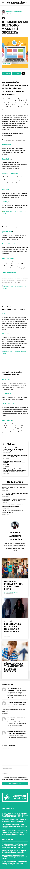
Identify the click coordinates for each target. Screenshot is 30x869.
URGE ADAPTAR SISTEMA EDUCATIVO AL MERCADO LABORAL (17, 704)
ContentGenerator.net (11, 244)
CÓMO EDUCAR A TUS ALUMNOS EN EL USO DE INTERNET (14, 667)
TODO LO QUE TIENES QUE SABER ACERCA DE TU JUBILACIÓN (15, 494)
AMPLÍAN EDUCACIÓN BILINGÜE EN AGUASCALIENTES (12, 511)
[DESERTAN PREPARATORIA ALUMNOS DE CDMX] (15, 568)
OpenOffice (6, 159)
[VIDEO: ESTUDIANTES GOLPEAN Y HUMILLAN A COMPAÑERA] (15, 608)
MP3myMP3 (6, 394)
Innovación (6, 63)
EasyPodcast (7, 420)
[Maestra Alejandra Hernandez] (4, 11)
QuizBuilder (7, 232)
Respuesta (10, 697)
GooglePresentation (10, 173)
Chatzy (4, 314)
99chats (5, 334)
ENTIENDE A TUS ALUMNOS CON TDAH (17, 719)
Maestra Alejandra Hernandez (14, 11)
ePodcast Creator (9, 404)
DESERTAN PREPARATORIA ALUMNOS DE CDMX (13, 585)
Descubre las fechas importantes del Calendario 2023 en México (15, 456)
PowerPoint (7, 145)
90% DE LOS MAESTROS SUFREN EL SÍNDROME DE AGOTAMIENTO (12, 505)
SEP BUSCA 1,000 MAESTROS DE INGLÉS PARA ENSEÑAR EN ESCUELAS (14, 500)
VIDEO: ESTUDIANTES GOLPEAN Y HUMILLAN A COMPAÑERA (12, 626)
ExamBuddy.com (9, 272)
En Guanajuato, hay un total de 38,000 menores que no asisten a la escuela (14, 462)
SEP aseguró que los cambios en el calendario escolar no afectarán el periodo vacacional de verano (14, 470)
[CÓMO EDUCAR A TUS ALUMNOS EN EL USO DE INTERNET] (15, 651)
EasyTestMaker (8, 258)
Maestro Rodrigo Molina (11, 592)
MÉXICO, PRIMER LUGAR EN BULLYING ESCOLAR (13, 488)
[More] (23, 73)
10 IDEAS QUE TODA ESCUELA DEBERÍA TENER (17, 689)
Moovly (5, 202)
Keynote (5, 189)
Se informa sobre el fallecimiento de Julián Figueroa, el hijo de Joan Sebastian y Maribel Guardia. (15, 449)
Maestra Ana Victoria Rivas (12, 635)
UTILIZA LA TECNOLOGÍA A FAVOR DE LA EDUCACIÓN (17, 732)
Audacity (5, 379)
